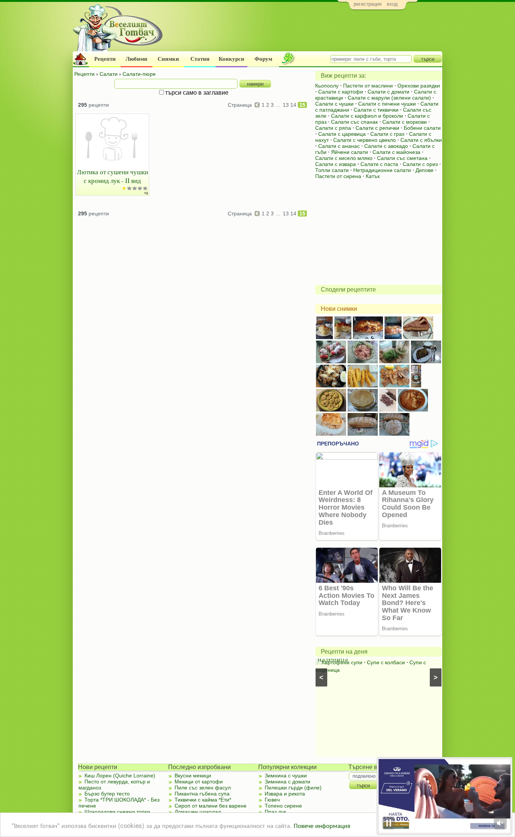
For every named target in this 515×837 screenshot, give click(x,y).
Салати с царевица (342, 134)
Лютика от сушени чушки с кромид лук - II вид (112, 176)
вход (392, 4)
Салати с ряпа (333, 128)
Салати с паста (379, 164)
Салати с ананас (339, 146)
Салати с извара (335, 164)
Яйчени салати (349, 152)
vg (146, 192)
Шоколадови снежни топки (117, 812)
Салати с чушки (334, 104)
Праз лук (275, 812)
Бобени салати (422, 128)
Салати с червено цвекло (364, 140)
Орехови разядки (418, 86)
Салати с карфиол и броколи (367, 116)
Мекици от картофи (199, 782)
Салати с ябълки (421, 140)
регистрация (368, 4)
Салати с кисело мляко (343, 158)
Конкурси (231, 59)
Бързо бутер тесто (107, 794)
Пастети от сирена (338, 176)
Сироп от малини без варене (211, 806)
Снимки (168, 59)
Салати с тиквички (376, 110)
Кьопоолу (327, 86)
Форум (263, 59)
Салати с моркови (404, 122)
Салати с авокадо (386, 146)
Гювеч (272, 800)
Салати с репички (377, 128)
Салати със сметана (402, 158)
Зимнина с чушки (286, 775)
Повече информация (322, 825)
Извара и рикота (285, 794)
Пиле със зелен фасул (203, 788)
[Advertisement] (304, 32)
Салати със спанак (354, 122)
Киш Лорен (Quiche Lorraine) (119, 775)
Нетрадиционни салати (382, 170)
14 (293, 105)
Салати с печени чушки (387, 104)
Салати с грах (387, 134)
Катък (373, 176)
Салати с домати (388, 92)
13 (286, 105)
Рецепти (105, 59)
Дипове (424, 170)
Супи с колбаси (386, 662)
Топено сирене (283, 806)
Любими (136, 59)
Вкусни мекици (193, 775)
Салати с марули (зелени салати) (389, 98)
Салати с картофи (340, 92)
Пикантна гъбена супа (202, 794)
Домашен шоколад (198, 812)
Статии (200, 59)
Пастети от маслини (368, 86)
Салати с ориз (420, 164)
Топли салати (332, 170)
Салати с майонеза (396, 152)
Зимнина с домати (287, 782)
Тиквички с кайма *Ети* (203, 800)
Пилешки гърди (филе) (293, 788)
